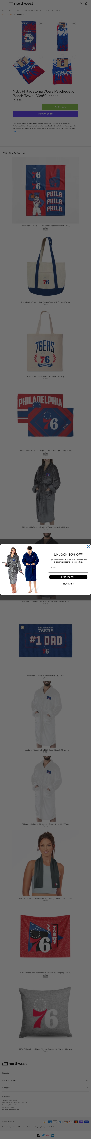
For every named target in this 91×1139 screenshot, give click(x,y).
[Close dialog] (88, 546)
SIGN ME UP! (68, 577)
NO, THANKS (68, 584)
